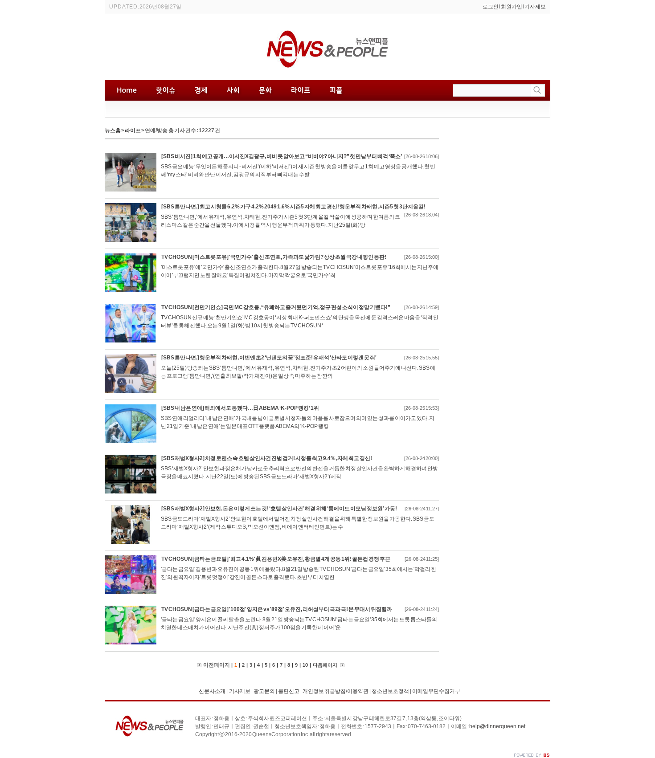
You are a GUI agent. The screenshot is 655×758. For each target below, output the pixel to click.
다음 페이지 (325, 665)
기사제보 (535, 7)
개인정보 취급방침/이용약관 (335, 691)
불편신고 (288, 691)
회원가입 (511, 7)
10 (305, 665)
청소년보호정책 (390, 691)
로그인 (491, 7)
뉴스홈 (113, 130)
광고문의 (264, 691)
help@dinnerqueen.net (497, 726)
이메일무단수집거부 (436, 691)
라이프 (133, 130)
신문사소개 (212, 691)
